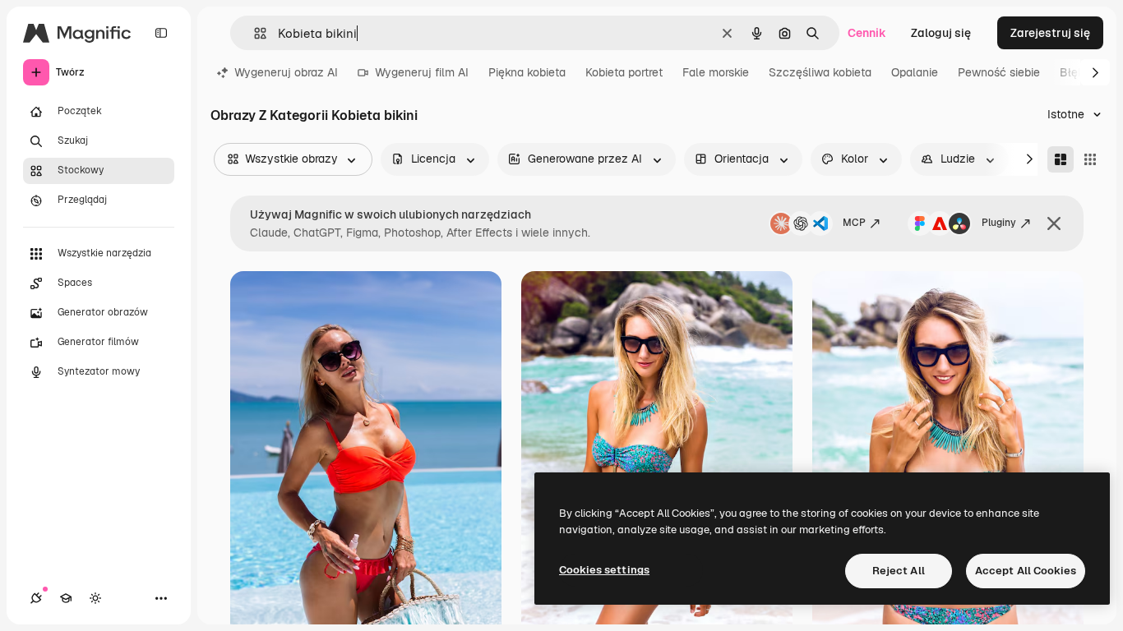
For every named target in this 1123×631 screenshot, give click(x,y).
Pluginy (999, 222)
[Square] (1090, 159)
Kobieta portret (624, 72)
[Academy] (66, 598)
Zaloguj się (941, 32)
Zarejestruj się (1050, 32)
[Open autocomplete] (253, 33)
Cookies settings (604, 570)
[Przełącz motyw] (95, 598)
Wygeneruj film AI (422, 72)
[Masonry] (1060, 159)
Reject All (898, 571)
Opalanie (914, 72)
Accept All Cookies (1025, 571)
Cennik (867, 32)
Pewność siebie (999, 72)
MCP (854, 222)
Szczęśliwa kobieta (820, 72)
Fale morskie (715, 72)
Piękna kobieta (527, 72)
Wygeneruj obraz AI (286, 72)
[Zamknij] (1054, 223)
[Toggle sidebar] (161, 33)
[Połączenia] (36, 598)
